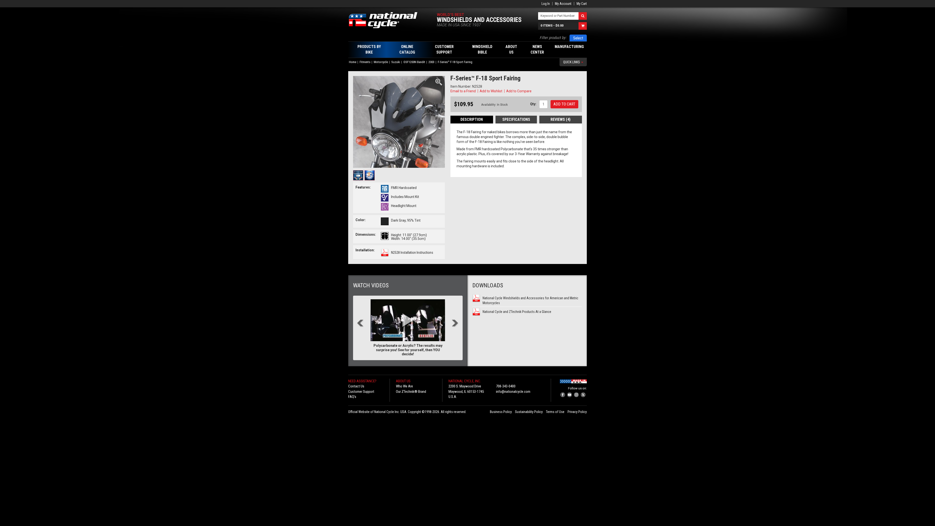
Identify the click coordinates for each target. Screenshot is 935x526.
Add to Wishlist (491, 91)
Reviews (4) (560, 119)
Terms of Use (555, 412)
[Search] (583, 16)
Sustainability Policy (529, 412)
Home (352, 62)
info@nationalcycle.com (513, 391)
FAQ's (352, 396)
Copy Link (539, 91)
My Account (563, 4)
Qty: (533, 104)
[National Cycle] (386, 20)
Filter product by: (553, 37)
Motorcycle (381, 62)
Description (471, 119)
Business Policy (501, 412)
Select (578, 38)
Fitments (365, 62)
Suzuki (395, 62)
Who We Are (404, 386)
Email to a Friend (463, 91)
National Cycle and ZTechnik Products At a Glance (517, 312)
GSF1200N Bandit (414, 62)
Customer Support (361, 391)
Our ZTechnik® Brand (411, 391)
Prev (360, 323)
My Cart (582, 4)
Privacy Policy (577, 412)
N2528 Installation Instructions (412, 252)
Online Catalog (407, 49)
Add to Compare (519, 91)
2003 (431, 62)
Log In (546, 4)
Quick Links (572, 62)
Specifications (516, 119)
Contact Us (356, 386)
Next (455, 323)
